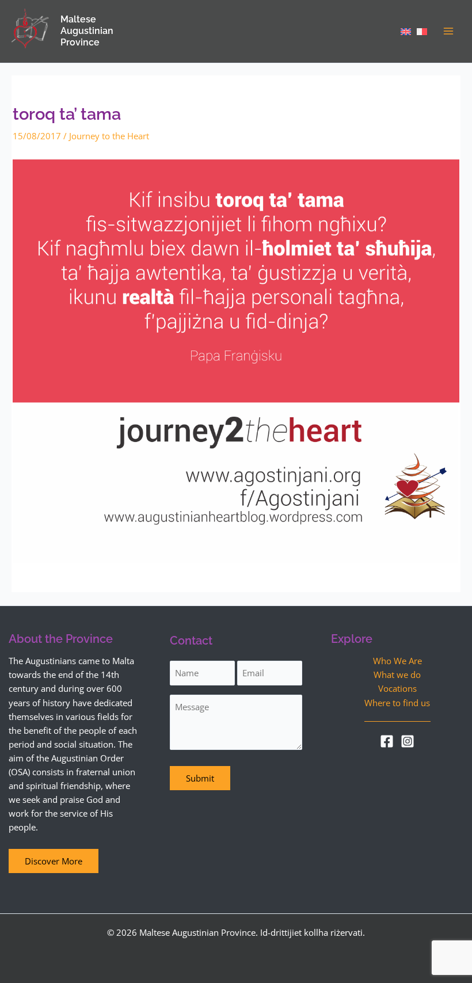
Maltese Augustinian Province (86, 31)
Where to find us (397, 702)
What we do (397, 674)
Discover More (53, 861)
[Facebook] (387, 741)
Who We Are (397, 660)
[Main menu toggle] (448, 31)
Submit (200, 778)
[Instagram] (407, 741)
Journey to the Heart (109, 136)
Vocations (397, 688)
